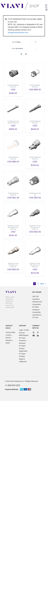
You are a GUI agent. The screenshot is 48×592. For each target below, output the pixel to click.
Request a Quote (9, 341)
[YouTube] (33, 335)
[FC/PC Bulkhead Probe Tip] (35, 72)
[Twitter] (33, 332)
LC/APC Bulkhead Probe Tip (34, 122)
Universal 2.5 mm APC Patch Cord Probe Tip (35, 265)
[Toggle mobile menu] (46, 5)
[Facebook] (37, 332)
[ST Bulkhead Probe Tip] (35, 180)
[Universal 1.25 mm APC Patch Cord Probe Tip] (13, 213)
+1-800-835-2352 (12, 385)
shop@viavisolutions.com (18, 32)
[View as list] (26, 54)
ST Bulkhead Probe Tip (35, 194)
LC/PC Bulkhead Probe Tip (13, 158)
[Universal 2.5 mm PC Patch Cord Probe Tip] (13, 250)
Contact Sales (10, 332)
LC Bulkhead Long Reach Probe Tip (13, 122)
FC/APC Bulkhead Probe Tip (13, 86)
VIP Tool (35, 317)
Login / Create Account (24, 331)
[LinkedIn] (37, 335)
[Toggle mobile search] (46, 7)
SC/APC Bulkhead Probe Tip (35, 158)
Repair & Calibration (23, 360)
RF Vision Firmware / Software (23, 340)
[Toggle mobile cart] (46, 10)
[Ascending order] (35, 42)
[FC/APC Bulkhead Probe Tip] (13, 72)
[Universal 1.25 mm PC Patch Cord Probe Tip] (35, 213)
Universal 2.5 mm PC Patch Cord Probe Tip (13, 265)
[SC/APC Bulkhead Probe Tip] (35, 144)
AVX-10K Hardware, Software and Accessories (37, 300)
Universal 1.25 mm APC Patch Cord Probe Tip (13, 227)
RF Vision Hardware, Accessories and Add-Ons (36, 311)
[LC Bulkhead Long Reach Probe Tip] (13, 108)
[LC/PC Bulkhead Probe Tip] (13, 144)
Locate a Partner (9, 336)
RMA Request (23, 335)
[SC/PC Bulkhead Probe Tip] (13, 180)
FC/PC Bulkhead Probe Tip (35, 86)
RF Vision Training (22, 355)
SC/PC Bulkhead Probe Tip (13, 194)
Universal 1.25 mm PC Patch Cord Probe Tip (35, 227)
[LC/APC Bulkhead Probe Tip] (35, 108)
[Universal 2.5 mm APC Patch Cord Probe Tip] (35, 250)
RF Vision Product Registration (23, 348)
